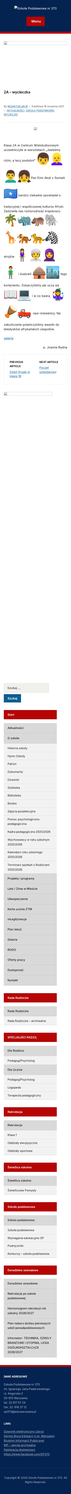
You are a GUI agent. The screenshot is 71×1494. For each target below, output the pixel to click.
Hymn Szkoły (16, 756)
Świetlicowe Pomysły (22, 1190)
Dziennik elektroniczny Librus (24, 1431)
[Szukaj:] (30, 688)
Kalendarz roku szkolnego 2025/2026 (25, 854)
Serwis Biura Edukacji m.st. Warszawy (29, 1436)
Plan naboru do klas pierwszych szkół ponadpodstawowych (29, 1326)
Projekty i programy (21, 878)
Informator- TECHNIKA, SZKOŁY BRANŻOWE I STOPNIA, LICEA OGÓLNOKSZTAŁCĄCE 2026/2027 (29, 1345)
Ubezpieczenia (18, 899)
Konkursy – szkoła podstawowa (28, 1253)
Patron (12, 764)
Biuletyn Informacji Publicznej (24, 1440)
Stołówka (14, 787)
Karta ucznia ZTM (20, 909)
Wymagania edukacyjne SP (26, 1238)
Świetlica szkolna (19, 1180)
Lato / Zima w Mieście (22, 888)
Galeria (12, 939)
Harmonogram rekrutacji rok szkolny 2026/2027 (27, 1311)
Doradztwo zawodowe (23, 1283)
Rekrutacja (15, 1125)
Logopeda (14, 1087)
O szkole (13, 738)
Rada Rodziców (18, 1011)
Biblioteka (14, 795)
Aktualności (15, 110)
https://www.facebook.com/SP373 (27, 1454)
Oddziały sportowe (20, 1151)
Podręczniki (15, 1246)
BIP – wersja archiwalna (20, 1445)
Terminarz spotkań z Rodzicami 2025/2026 (29, 867)
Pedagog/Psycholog (21, 1060)
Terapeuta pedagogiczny (24, 1095)
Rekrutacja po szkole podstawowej (22, 1296)
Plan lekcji (15, 929)
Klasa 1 (12, 1135)
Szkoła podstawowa (40, 110)
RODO (12, 950)
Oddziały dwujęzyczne (22, 1143)
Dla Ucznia (15, 1069)
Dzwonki (13, 780)
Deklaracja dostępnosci (19, 1449)
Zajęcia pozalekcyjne (22, 811)
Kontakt (13, 980)
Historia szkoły (17, 748)
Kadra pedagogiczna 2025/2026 (29, 832)
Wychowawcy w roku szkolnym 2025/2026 (29, 842)
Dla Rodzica (16, 1050)
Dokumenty (15, 772)
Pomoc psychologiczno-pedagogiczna (24, 821)
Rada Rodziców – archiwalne (27, 1021)
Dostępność (16, 970)
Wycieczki (11, 114)
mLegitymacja (17, 919)
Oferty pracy (16, 960)
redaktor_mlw (18, 106)
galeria (8, 338)
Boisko (12, 803)
